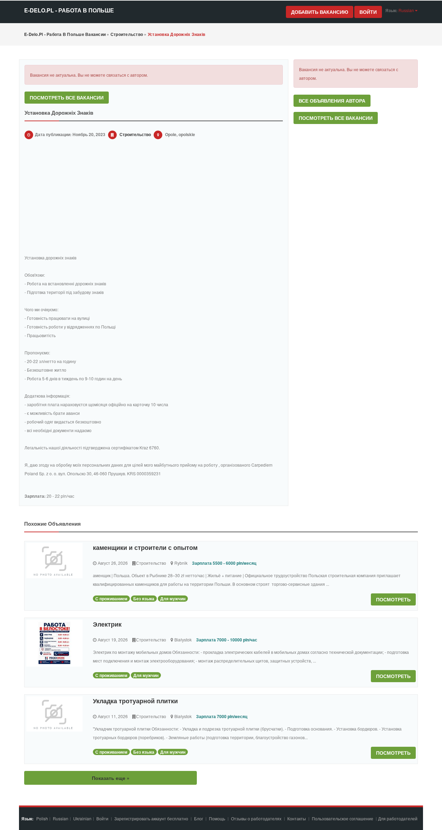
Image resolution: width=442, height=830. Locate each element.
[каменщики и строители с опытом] (54, 560)
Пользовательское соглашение (343, 818)
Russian (60, 818)
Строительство (135, 134)
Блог (198, 818)
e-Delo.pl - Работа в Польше (69, 10)
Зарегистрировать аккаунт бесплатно (151, 818)
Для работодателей (398, 818)
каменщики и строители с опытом (145, 547)
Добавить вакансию (319, 11)
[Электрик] (54, 643)
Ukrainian (82, 818)
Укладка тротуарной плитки (135, 700)
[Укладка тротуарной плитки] (54, 714)
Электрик (107, 624)
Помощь (217, 818)
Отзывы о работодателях (256, 818)
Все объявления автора (332, 100)
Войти (368, 11)
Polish (42, 818)
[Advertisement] (154, 198)
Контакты (297, 818)
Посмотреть (393, 599)
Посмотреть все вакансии (67, 97)
